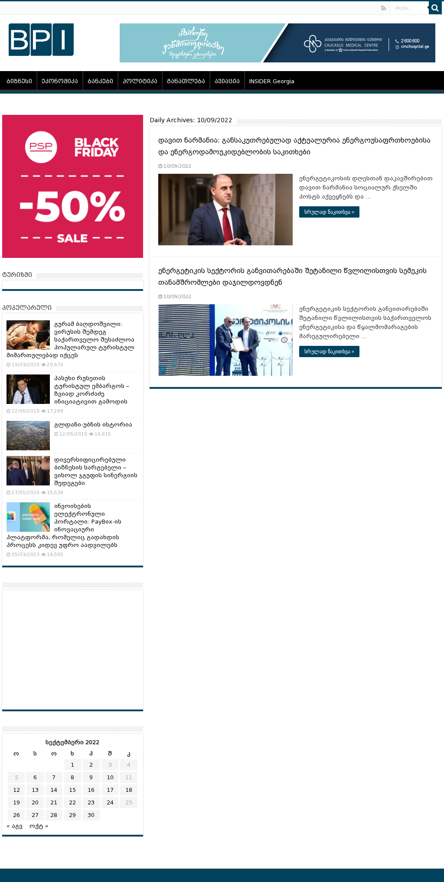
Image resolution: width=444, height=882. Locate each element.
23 (91, 802)
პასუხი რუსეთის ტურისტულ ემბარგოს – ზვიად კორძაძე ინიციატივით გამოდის (91, 389)
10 (110, 777)
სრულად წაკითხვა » (329, 212)
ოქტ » (39, 826)
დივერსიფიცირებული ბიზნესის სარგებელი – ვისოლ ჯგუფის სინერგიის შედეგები (95, 471)
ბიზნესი (19, 81)
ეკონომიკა (60, 81)
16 (91, 790)
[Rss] (383, 8)
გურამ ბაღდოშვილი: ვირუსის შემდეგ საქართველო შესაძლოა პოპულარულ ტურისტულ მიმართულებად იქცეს (70, 339)
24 (110, 802)
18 (128, 790)
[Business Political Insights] (41, 38)
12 (16, 790)
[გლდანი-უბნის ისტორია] (28, 435)
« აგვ (15, 826)
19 (16, 802)
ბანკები (100, 81)
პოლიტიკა (140, 81)
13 (35, 790)
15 (72, 790)
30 (91, 815)
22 (72, 802)
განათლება (186, 81)
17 (110, 790)
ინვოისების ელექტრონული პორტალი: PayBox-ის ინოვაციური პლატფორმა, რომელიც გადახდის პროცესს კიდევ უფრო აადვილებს (64, 525)
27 (35, 815)
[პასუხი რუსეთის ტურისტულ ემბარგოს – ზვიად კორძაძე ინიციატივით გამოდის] (28, 389)
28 (53, 815)
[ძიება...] (435, 7)
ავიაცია (227, 81)
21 (53, 802)
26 (16, 815)
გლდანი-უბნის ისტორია (93, 424)
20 (35, 802)
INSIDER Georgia (271, 81)
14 (53, 790)
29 (72, 815)
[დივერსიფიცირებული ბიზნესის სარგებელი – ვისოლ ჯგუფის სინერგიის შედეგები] (28, 470)
